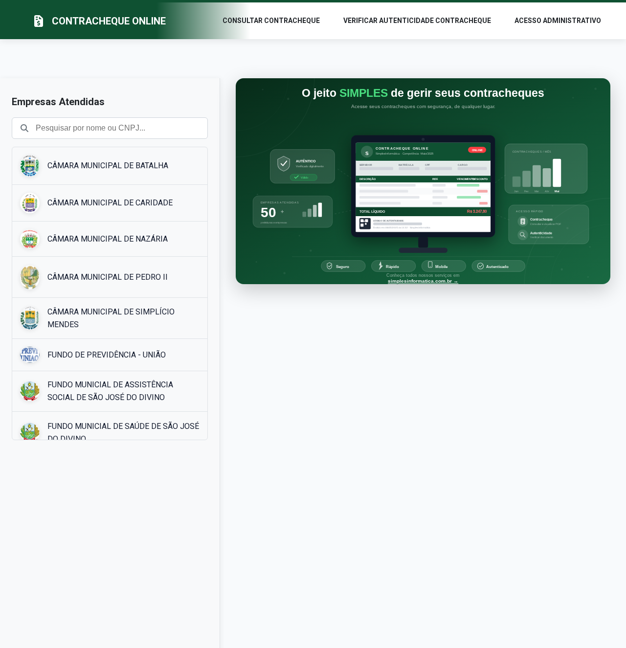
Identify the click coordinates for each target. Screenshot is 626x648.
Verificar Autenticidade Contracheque (417, 20)
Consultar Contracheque (271, 20)
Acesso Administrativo (557, 20)
